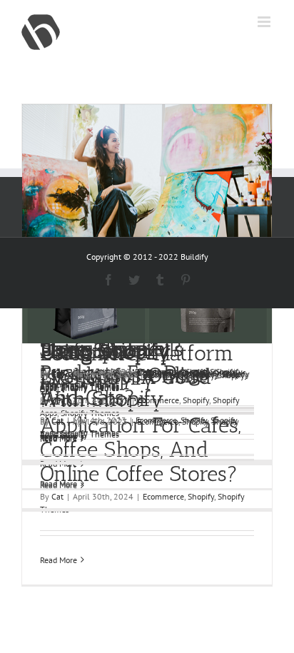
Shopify (206, 373)
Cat (57, 373)
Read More (58, 560)
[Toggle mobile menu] (265, 21)
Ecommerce (168, 373)
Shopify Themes (90, 386)
